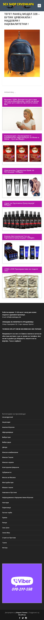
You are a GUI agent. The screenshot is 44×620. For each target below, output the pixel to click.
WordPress (22, 615)
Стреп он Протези (9, 538)
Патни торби (7, 513)
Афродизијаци (7, 432)
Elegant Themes (21, 612)
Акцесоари (6, 422)
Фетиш (4, 548)
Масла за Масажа (9, 477)
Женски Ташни (7, 457)
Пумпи (4, 518)
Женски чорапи (8, 462)
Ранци (4, 523)
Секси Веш (6, 533)
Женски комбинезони (10, 452)
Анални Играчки (8, 427)
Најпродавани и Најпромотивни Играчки (17, 497)
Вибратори (6, 437)
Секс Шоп (5, 528)
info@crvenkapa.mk (14, 317)
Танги (4, 543)
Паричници (6, 508)
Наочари (5, 503)
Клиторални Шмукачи (10, 467)
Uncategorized (7, 417)
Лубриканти (6, 472)
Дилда (4, 447)
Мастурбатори (7, 482)
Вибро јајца (6, 442)
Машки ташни (7, 487)
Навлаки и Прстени (9, 492)
